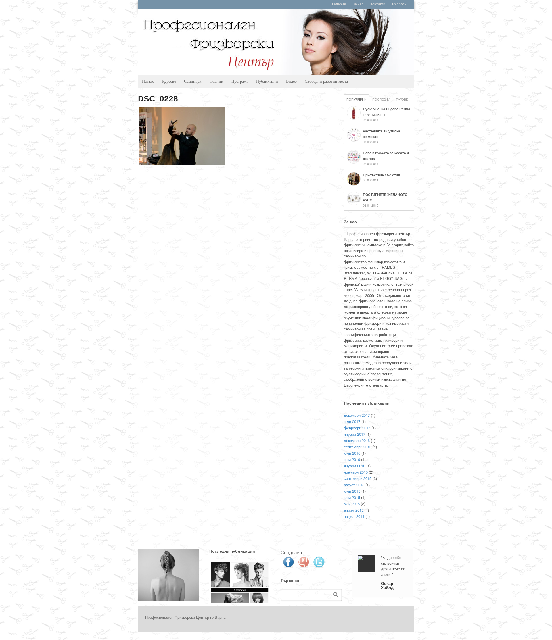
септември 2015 (357, 478)
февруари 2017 (357, 427)
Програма (239, 81)
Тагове (402, 99)
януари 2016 (354, 465)
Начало (148, 81)
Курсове (169, 81)
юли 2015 (352, 491)
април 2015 (353, 510)
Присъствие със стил (381, 175)
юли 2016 (352, 453)
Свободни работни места (326, 81)
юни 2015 (352, 497)
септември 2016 (357, 446)
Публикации (267, 81)
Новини (216, 81)
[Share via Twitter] (319, 566)
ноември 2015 (356, 472)
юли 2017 (352, 421)
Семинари (193, 81)
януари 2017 (354, 434)
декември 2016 (357, 440)
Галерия (339, 4)
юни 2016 (352, 459)
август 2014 (354, 516)
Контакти (377, 4)
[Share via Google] (303, 566)
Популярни (356, 99)
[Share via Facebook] (288, 566)
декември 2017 (357, 415)
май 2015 (352, 503)
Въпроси (399, 4)
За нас (358, 4)
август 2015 (354, 484)
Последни (381, 99)
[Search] (335, 594)
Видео (291, 81)
